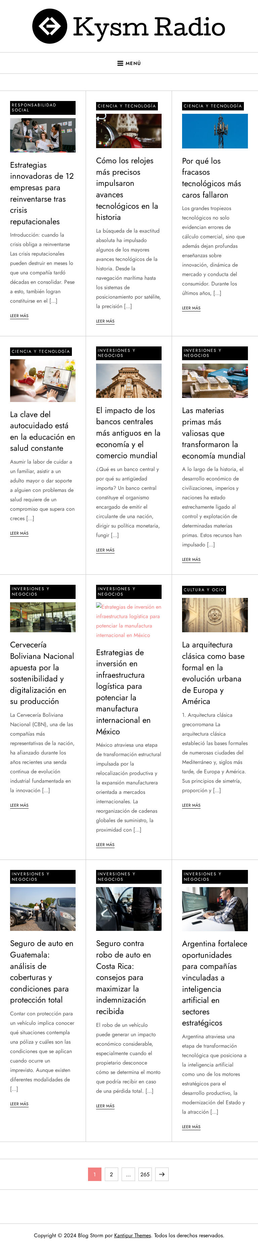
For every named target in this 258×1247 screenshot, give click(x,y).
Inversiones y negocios (117, 353)
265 (146, 1174)
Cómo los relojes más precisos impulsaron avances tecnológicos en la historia (127, 189)
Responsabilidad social (34, 107)
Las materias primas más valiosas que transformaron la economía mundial (214, 432)
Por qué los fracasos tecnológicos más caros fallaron (211, 178)
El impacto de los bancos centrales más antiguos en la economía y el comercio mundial (128, 432)
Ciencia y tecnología (127, 106)
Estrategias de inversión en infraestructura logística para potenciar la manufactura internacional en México (123, 691)
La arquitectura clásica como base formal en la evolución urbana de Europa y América (213, 673)
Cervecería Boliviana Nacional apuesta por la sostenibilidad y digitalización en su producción (42, 673)
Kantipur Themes (132, 1235)
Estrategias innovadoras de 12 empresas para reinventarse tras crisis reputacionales (42, 193)
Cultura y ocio (204, 590)
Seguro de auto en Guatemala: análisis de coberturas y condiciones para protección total (42, 971)
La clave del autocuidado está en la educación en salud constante (42, 431)
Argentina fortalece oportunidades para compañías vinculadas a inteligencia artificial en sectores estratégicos (214, 983)
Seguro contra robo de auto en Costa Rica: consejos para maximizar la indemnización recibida (123, 977)
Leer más (19, 316)
